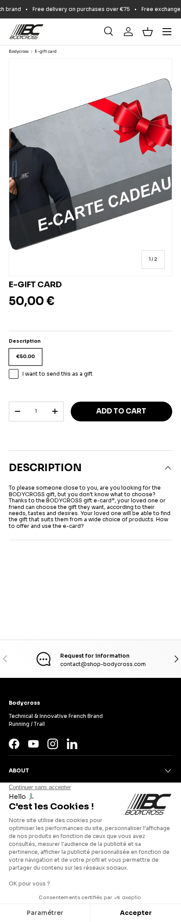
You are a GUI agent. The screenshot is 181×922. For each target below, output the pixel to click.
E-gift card (46, 51)
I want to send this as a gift (57, 373)
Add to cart (121, 411)
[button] (147, 31)
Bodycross (19, 51)
